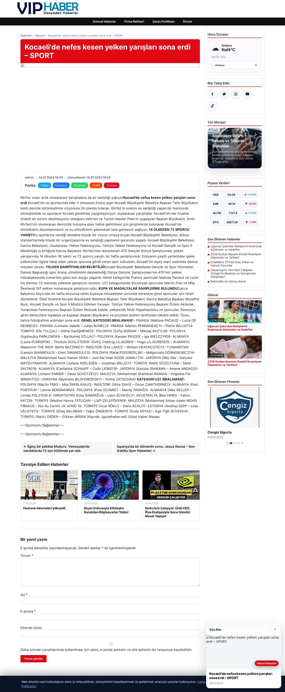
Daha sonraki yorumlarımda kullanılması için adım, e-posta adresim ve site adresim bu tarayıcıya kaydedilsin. (106, 650)
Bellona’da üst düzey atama (228, 281)
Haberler (26, 35)
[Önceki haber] (246, 134)
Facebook (61, 185)
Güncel (40, 35)
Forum (187, 21)
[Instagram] (236, 94)
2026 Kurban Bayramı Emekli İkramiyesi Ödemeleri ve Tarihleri (236, 255)
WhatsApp (80, 185)
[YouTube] (247, 94)
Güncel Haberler (104, 21)
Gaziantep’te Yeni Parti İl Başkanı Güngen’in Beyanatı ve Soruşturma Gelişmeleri (233, 273)
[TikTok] (212, 106)
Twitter (44, 185)
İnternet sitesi (31, 628)
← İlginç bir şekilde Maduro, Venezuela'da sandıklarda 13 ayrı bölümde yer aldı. (56, 448)
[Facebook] (212, 94)
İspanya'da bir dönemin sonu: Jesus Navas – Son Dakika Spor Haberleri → (156, 448)
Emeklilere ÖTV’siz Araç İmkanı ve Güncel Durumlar (232, 263)
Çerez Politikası (164, 21)
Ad (24, 595)
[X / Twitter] (224, 94)
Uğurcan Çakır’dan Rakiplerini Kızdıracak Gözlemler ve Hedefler (236, 248)
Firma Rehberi (134, 21)
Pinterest (111, 185)
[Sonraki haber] (255, 134)
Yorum (26, 555)
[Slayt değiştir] (227, 443)
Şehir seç (219, 56)
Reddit (96, 185)
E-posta (28, 611)
